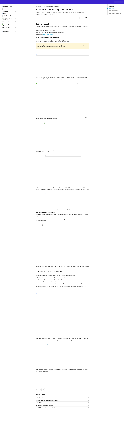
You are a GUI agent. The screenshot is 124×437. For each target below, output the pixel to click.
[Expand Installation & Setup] (15, 6)
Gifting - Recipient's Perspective (115, 13)
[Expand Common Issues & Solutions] (15, 18)
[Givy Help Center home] (1, 2)
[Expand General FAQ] (15, 9)
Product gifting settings (48, 34)
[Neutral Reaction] (40, 389)
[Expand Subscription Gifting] (15, 16)
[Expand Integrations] (15, 31)
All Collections (38, 6)
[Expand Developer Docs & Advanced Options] (15, 28)
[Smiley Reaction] (43, 389)
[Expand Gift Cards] (15, 11)
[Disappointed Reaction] (37, 389)
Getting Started (112, 8)
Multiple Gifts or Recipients (114, 11)
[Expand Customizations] (15, 22)
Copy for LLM (84, 17)
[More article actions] (88, 18)
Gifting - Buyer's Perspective (114, 10)
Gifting (44, 6)
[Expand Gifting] (15, 13)
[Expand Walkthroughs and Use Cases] (15, 24)
